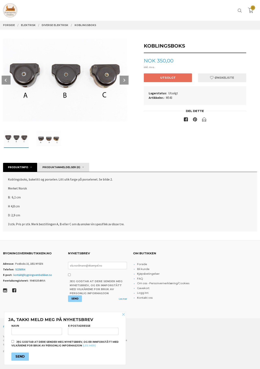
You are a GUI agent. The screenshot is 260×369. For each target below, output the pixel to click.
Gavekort (143, 288)
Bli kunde (143, 269)
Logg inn (142, 292)
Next (124, 80)
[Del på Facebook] (186, 120)
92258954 (20, 269)
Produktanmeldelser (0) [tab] (61, 167)
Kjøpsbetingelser (148, 273)
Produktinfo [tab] (18, 167)
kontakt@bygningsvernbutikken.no (32, 275)
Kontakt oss (145, 297)
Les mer (123, 298)
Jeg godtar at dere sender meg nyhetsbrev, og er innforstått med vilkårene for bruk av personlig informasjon (96, 287)
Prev (6, 80)
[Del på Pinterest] (195, 120)
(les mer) (89, 345)
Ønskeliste (224, 77)
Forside (142, 264)
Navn (15, 325)
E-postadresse (79, 325)
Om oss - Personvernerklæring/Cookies (163, 283)
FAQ (140, 278)
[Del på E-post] (204, 120)
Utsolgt (168, 77)
